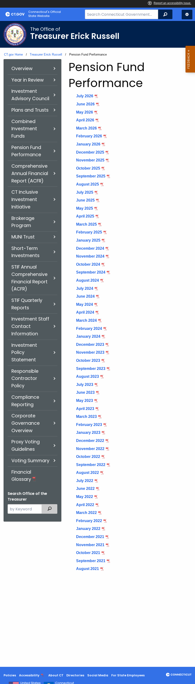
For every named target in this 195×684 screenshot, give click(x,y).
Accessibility (29, 675)
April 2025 (85, 216)
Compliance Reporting (25, 401)
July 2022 (84, 481)
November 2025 (90, 160)
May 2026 (84, 112)
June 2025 (85, 200)
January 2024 (88, 336)
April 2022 (85, 505)
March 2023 (86, 417)
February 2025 (89, 232)
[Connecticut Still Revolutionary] (178, 674)
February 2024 (89, 328)
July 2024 (84, 288)
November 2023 (90, 352)
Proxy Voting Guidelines (25, 445)
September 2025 (90, 176)
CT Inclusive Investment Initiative (24, 199)
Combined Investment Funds (24, 128)
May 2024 (84, 304)
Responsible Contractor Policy (25, 378)
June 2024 (85, 296)
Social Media (97, 675)
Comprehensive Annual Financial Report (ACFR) (29, 173)
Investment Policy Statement (24, 352)
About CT (55, 675)
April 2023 (85, 409)
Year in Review (27, 80)
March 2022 (86, 513)
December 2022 (90, 441)
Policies (10, 675)
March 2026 (86, 128)
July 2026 (84, 96)
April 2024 (85, 312)
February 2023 (89, 425)
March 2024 (86, 320)
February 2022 (89, 521)
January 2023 (88, 432)
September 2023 (90, 369)
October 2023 (88, 360)
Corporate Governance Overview (25, 423)
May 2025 (84, 208)
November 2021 (90, 545)
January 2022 (88, 529)
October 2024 (88, 264)
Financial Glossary (21, 476)
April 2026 (85, 120)
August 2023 (87, 376)
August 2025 (87, 184)
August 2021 (87, 569)
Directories (75, 675)
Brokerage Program (22, 222)
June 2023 (85, 392)
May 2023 (84, 401)
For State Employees (128, 675)
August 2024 (87, 280)
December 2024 (90, 248)
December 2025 (90, 152)
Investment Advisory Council (30, 95)
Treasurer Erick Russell (46, 54)
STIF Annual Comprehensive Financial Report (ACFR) (29, 278)
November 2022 (90, 449)
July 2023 (84, 385)
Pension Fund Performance (26, 151)
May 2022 (84, 497)
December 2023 (90, 344)
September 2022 (90, 465)
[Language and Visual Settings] (187, 14)
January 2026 (88, 144)
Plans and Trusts (30, 110)
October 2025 (88, 168)
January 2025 (88, 240)
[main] (97, 344)
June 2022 (85, 489)
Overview (22, 68)
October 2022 (88, 457)
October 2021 (88, 553)
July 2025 (84, 192)
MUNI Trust (23, 237)
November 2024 (90, 256)
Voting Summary (30, 460)
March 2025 (86, 224)
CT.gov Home (13, 54)
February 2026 (89, 136)
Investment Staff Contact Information (30, 326)
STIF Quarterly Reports (26, 304)
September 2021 (90, 561)
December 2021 (90, 537)
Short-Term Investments (25, 252)
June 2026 (85, 104)
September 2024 (90, 272)
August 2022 (87, 473)
